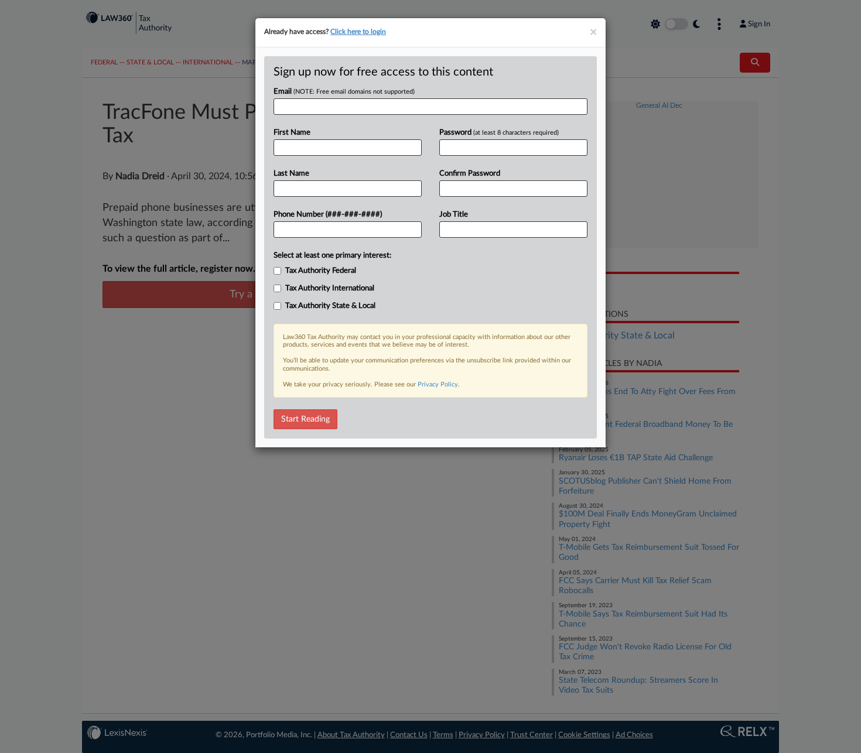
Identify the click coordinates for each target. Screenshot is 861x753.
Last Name (291, 173)
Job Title (453, 214)
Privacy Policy (438, 384)
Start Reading (305, 419)
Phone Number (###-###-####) (328, 214)
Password (499, 132)
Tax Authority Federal (320, 271)
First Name (292, 132)
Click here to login (358, 31)
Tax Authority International (329, 288)
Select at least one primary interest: (332, 255)
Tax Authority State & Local (330, 306)
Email (344, 91)
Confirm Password (469, 173)
